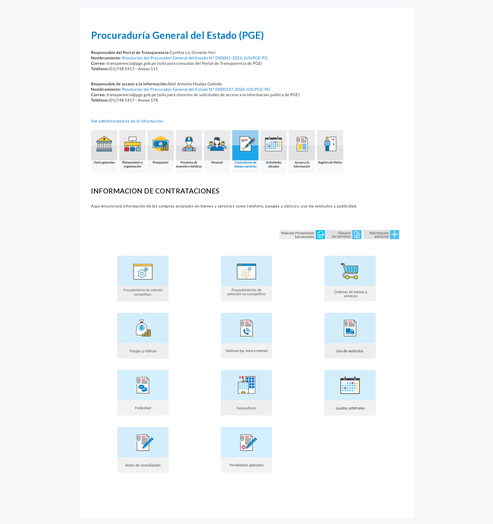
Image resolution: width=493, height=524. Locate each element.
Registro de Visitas (330, 162)
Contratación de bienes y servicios (245, 164)
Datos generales (104, 162)
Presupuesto (161, 162)
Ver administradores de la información (127, 120)
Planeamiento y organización (132, 164)
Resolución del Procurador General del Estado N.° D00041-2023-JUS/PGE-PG (195, 57)
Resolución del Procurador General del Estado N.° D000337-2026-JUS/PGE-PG (196, 89)
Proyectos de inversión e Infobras (189, 164)
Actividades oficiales (273, 164)
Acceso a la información (302, 164)
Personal (217, 162)
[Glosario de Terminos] (343, 234)
